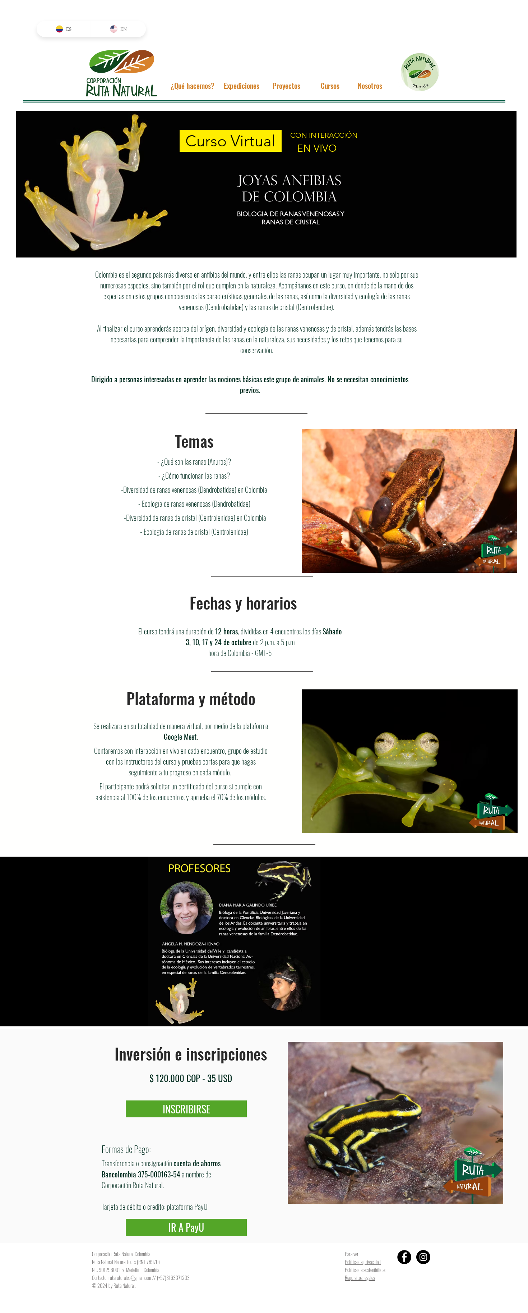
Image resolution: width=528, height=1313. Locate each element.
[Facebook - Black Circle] (404, 1257)
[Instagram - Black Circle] (423, 1257)
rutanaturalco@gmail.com (129, 1277)
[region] (266, 184)
